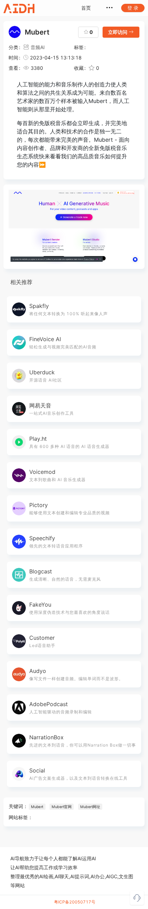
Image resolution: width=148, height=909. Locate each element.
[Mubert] (74, 227)
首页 (86, 8)
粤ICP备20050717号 (74, 902)
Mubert (37, 806)
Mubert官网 (62, 806)
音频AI (38, 47)
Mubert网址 (90, 806)
